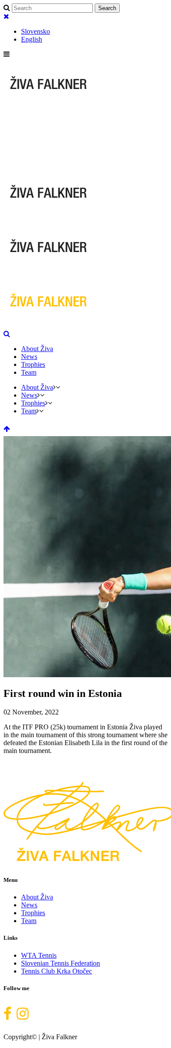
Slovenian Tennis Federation (60, 963)
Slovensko (35, 31)
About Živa (37, 897)
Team (28, 920)
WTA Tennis (39, 955)
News (29, 905)
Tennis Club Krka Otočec (56, 971)
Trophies (33, 913)
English (31, 39)
